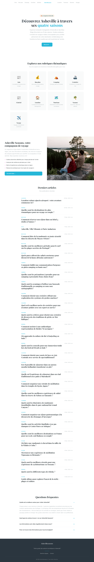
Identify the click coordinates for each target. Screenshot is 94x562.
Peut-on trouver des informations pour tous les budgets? (36, 530)
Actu (15, 2)
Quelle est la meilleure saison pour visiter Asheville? (34, 502)
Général (39, 2)
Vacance (72, 2)
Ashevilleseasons (47, 543)
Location (59, 2)
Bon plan (21, 2)
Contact (52, 553)
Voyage (78, 2)
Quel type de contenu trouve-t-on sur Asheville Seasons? (36, 518)
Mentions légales (44, 553)
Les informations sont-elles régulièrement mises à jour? (35, 524)
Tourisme (65, 2)
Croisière (33, 2)
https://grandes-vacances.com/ (18, 156)
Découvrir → (47, 44)
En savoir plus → (11, 173)
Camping (27, 2)
